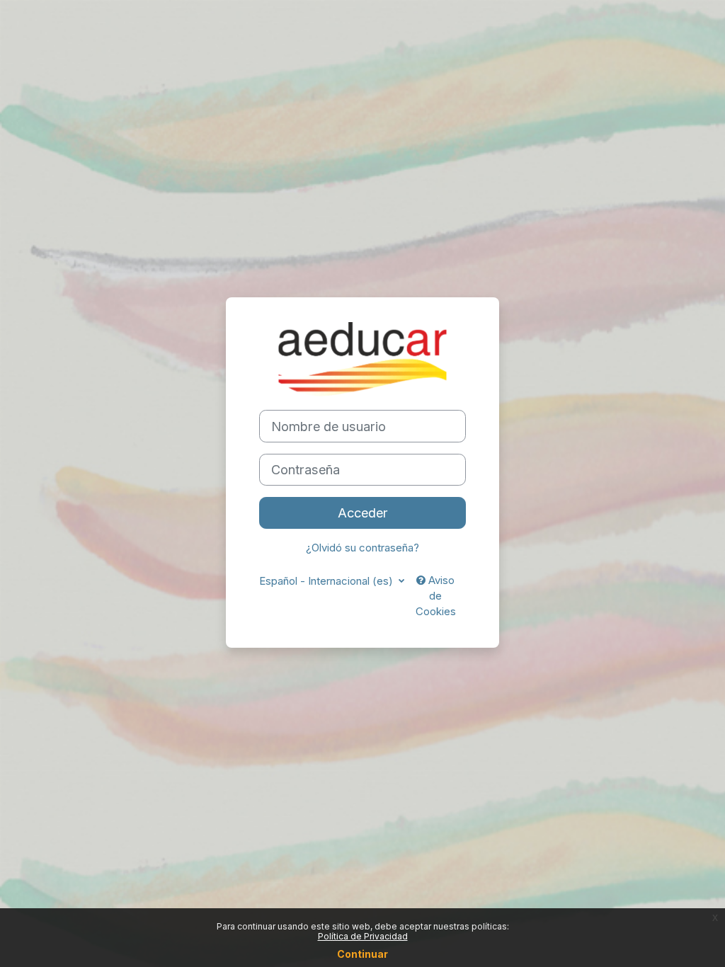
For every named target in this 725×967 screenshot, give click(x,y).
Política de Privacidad (363, 936)
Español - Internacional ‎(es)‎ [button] (327, 581)
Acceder (363, 512)
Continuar (362, 954)
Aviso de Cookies (436, 596)
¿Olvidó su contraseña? (362, 548)
